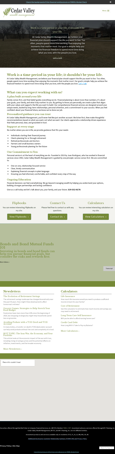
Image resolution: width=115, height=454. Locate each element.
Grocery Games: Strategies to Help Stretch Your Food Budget (26, 309)
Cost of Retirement (70, 306)
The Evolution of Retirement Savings (21, 296)
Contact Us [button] (56, 217)
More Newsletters (12, 349)
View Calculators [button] (94, 217)
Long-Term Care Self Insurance (76, 315)
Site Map (16, 446)
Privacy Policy (5, 446)
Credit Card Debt (69, 322)
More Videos (4, 262)
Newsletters (11, 291)
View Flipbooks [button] (18, 217)
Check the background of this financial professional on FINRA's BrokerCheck (56, 2)
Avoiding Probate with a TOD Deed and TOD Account (25, 323)
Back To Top (105, 448)
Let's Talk (83, 83)
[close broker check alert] (110, 2)
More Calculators (70, 331)
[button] (106, 11)
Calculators (69, 291)
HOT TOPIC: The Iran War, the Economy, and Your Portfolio (28, 334)
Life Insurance (68, 296)
